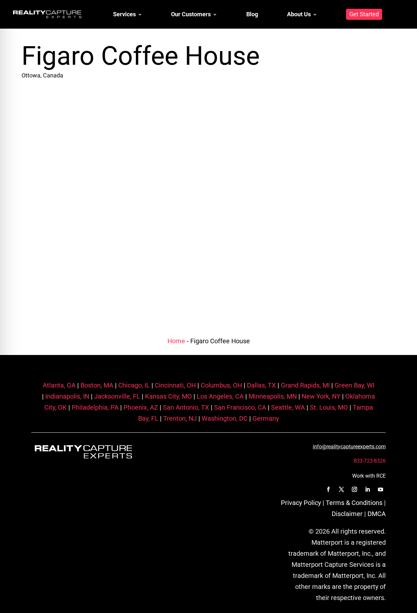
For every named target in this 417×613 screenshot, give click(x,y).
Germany (265, 418)
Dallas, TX (260, 385)
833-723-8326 (370, 461)
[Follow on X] (341, 489)
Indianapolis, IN (66, 396)
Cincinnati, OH (174, 385)
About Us (299, 14)
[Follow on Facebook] (328, 489)
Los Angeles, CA (219, 396)
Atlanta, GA (59, 385)
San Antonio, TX (185, 407)
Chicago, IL (133, 385)
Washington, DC (224, 418)
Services (124, 14)
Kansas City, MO (167, 396)
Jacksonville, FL (116, 396)
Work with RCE (369, 476)
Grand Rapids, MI (304, 385)
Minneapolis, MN (272, 396)
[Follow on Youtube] (380, 489)
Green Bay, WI (353, 385)
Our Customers (191, 14)
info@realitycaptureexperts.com (349, 446)
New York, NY (320, 396)
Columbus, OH (220, 385)
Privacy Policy (301, 503)
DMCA (376, 514)
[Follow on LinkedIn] (367, 489)
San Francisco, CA (239, 407)
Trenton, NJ (179, 418)
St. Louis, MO (328, 407)
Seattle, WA (287, 407)
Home (176, 341)
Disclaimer (347, 514)
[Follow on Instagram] (354, 489)
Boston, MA (96, 385)
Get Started (364, 14)
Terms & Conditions (354, 503)
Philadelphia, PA (94, 407)
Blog (252, 14)
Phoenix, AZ (140, 407)
